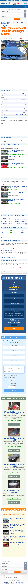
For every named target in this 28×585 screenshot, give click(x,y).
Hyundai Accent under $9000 (21, 224)
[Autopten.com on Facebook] (8, 580)
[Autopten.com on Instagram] (12, 580)
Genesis (13, 230)
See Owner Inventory (14, 289)
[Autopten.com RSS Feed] (19, 580)
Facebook (6, 38)
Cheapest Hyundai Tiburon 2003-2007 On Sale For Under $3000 (17, 526)
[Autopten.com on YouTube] (16, 580)
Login (26, 3)
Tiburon (12, 237)
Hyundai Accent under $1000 (7, 218)
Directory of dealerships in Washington (8, 257)
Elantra (3, 234)
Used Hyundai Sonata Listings (14, 473)
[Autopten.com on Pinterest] (10, 580)
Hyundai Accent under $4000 (7, 223)
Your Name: (14, 345)
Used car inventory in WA (6, 247)
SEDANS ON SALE (13, 424)
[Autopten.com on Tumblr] (18, 580)
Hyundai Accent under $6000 (21, 219)
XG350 (22, 236)
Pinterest (23, 38)
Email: (14, 298)
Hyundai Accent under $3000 (7, 221)
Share (26, 1)
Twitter (17, 38)
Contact (22, 582)
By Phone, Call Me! (9, 380)
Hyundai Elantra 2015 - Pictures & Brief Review (16, 519)
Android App (6, 582)
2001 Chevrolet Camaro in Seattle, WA (18, 186)
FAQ (16, 582)
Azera (3, 232)
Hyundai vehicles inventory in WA (7, 250)
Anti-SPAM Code (14, 383)
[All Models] (14, 14)
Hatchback (24, 93)
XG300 (22, 234)
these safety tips (11, 330)
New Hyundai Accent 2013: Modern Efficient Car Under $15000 (17, 538)
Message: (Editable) (14, 309)
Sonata (12, 236)
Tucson (22, 230)
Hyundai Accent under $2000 (7, 220)
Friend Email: (14, 360)
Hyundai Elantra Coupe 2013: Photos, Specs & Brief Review (17, 532)
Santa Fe (13, 234)
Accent (3, 230)
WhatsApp (12, 38)
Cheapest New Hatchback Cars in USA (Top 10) (17, 543)
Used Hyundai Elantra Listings (14, 420)
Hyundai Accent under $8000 (21, 223)
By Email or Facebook (9, 377)
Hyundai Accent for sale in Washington (8, 248)
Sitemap (10, 582)
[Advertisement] (14, 74)
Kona (12, 232)
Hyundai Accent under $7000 (21, 221)
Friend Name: (14, 355)
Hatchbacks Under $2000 (21, 114)
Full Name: (14, 292)
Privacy (19, 582)
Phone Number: (14, 303)
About (14, 582)
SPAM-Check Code (14, 320)
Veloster (22, 232)
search (17, 19)
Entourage (4, 236)
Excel (3, 237)
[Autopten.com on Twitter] (14, 580)
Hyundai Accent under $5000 (21, 218)
